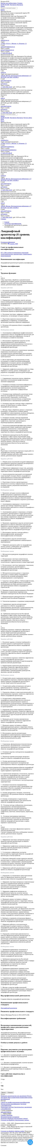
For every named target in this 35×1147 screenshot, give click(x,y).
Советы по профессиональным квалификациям (15, 1102)
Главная (6, 222)
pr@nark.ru (4, 83)
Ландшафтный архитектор (9, 1008)
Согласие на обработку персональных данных (15, 1120)
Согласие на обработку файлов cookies (12, 1131)
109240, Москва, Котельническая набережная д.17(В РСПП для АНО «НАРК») (16, 76)
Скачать (13, 244)
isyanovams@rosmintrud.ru (8, 150)
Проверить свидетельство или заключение (14, 1096)
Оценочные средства (7, 1107)
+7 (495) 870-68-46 (6, 53)
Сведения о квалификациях (12, 223)
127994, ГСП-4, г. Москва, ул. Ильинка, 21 (14, 43)
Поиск (3, 6)
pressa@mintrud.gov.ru (7, 50)
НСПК (7, 4)
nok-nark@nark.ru (6, 80)
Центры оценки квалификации (10, 1104)
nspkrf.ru (3, 72)
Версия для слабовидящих (9, 3)
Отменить (10, 1092)
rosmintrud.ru (4, 140)
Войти (3, 10)
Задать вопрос (7, 1113)
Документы (13, 4)
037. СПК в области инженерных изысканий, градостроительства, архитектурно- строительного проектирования (16, 254)
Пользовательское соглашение (10, 1117)
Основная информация (8, 242)
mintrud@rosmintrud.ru (7, 146)
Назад (2, 121)
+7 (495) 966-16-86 (6, 87)
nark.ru (3, 98)
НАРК (3, 4)
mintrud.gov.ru (5, 40)
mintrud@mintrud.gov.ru (8, 46)
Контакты (20, 4)
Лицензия (9, 1115)
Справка (19, 3)
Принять (3, 1092)
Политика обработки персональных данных (14, 1118)
